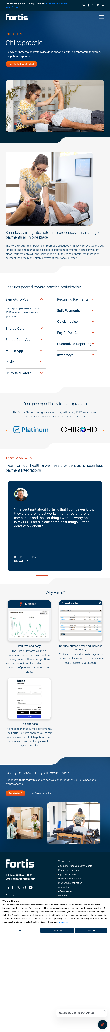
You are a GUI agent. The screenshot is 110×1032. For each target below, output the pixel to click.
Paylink (11, 362)
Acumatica (64, 887)
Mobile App (14, 351)
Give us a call (41, 793)
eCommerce (65, 891)
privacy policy (63, 922)
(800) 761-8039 (24, 875)
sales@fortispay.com (24, 878)
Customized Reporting (74, 344)
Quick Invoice (67, 321)
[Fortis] (17, 17)
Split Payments (68, 310)
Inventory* (65, 355)
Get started (15, 793)
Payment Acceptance (69, 878)
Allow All (91, 930)
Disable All (57, 930)
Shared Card (15, 328)
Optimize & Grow (67, 874)
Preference (20, 930)
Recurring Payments (72, 299)
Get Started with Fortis (21, 64)
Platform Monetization (70, 883)
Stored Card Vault (19, 339)
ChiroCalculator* (18, 373)
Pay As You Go (68, 332)
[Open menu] (101, 17)
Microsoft (63, 895)
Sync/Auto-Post (17, 299)
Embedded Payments (69, 870)
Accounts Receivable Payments (75, 866)
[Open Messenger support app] (102, 1024)
